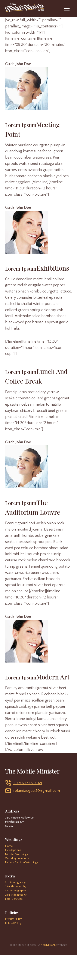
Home (9, 845)
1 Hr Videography (15, 890)
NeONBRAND (49, 944)
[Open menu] (67, 8)
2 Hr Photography (15, 886)
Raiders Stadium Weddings (21, 862)
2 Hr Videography (16, 894)
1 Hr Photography (15, 882)
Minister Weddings (16, 854)
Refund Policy (13, 923)
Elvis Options (13, 850)
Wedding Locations (17, 858)
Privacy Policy (13, 918)
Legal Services (13, 898)
